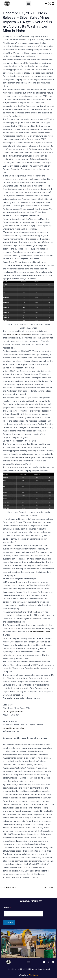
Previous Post (8, 887)
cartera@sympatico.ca (13, 711)
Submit (9, 922)
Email (7, 907)
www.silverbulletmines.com (19, 334)
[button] (28, 3)
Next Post (50, 887)
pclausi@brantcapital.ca (13, 728)
